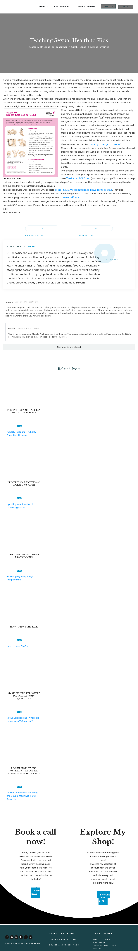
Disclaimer (99, 942)
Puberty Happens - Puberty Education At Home (21, 433)
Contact (98, 948)
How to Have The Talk (24, 627)
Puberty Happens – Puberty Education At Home (24, 411)
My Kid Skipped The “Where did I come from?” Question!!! (24, 696)
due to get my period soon (104, 144)
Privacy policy (101, 939)
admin (11, 328)
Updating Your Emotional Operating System (24, 483)
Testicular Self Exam (78, 178)
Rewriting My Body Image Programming (23, 555)
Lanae (31, 246)
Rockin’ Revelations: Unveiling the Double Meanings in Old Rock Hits (23, 771)
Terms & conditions (104, 945)
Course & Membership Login (65, 945)
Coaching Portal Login (63, 939)
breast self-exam (71, 197)
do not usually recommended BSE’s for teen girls (83, 189)
